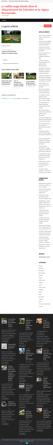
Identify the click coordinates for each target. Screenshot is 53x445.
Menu (5, 20)
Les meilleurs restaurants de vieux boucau (45, 206)
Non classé (41, 297)
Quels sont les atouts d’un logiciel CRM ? (45, 190)
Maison (40, 292)
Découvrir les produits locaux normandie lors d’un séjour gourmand (44, 90)
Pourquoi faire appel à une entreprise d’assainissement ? (6, 82)
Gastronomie (42, 280)
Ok (26, 443)
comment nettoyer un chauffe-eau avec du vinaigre (45, 185)
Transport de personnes (44, 304)
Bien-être (41, 268)
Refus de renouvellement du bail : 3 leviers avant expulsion (45, 37)
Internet (41, 282)
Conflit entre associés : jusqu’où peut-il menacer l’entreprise (45, 48)
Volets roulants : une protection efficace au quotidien (44, 85)
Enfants (41, 275)
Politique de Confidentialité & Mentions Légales (18, 1)
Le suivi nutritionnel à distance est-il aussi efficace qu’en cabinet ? (46, 324)
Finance (40, 277)
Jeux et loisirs (42, 287)
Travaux (41, 306)
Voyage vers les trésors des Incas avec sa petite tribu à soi (45, 227)
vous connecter (11, 98)
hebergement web (43, 244)
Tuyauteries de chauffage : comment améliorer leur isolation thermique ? (45, 43)
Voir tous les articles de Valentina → (11, 63)
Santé (40, 301)
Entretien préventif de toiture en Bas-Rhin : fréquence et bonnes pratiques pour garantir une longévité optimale (12, 373)
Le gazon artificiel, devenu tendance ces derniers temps (31, 83)
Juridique (41, 289)
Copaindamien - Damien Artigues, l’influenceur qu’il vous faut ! (44, 202)
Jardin (40, 285)
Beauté (40, 266)
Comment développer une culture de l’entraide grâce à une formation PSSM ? (45, 119)
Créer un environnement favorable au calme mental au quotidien (19, 83)
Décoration (41, 270)
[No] (51, 441)
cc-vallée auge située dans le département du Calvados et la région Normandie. (25, 9)
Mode (40, 294)
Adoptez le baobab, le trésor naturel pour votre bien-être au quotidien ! (47, 413)
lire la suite (22, 345)
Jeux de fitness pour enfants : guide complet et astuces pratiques (12, 322)
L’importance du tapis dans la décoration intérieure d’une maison (45, 232)
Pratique (41, 299)
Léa (40, 231)
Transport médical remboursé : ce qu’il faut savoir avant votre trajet (45, 170)
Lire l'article (5, 341)
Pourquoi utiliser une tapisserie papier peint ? (12, 346)
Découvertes (42, 273)
